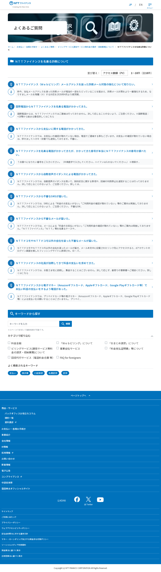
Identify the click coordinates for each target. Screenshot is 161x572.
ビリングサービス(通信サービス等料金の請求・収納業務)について (86, 46)
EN (140, 4)
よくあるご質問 (47, 46)
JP (130, 4)
